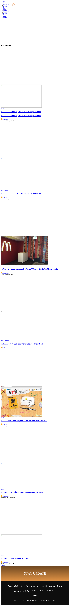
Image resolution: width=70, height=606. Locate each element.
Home (4, 8)
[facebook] (66, 2)
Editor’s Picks (6, 11)
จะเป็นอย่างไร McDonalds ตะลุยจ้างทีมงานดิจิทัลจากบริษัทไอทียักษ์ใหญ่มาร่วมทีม (29, 269)
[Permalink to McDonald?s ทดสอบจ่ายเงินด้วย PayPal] (21, 553)
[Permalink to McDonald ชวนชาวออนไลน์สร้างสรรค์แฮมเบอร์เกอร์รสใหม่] (22, 339)
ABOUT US (51, 591)
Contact (5, 17)
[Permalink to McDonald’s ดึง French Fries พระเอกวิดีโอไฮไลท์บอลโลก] (24, 189)
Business (2, 108)
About (4, 16)
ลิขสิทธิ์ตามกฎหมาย (29, 586)
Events (4, 14)
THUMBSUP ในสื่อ (21, 591)
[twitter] (67, 2)
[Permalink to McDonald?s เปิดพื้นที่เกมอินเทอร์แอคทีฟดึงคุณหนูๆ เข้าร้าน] (22, 487)
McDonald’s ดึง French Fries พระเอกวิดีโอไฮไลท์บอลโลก (21, 194)
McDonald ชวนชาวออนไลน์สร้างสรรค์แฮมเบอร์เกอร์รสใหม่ (22, 344)
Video (4, 12)
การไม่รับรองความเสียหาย (51, 586)
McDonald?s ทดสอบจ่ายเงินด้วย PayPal (15, 558)
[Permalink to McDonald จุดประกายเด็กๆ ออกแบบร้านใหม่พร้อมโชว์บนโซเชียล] (21, 416)
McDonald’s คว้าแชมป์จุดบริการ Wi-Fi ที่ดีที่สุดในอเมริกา (21, 116)
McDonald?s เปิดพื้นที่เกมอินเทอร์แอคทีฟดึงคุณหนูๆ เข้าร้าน (22, 492)
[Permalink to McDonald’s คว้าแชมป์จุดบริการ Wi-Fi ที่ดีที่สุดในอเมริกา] (21, 107)
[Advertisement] (35, 32)
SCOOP (5, 13)
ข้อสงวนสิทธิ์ (13, 586)
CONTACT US (38, 591)
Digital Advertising (5, 190)
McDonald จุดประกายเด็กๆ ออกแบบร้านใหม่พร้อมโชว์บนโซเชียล (24, 421)
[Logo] (10, 6)
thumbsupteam (5, 119)
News (4, 9)
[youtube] (69, 2)
